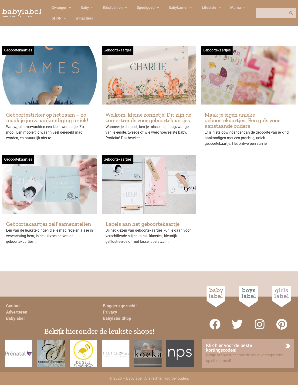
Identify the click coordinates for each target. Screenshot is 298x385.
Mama (235, 7)
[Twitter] (237, 324)
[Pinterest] (282, 324)
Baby (85, 7)
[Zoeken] (291, 13)
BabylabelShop (117, 318)
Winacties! (84, 18)
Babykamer (178, 7)
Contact (13, 305)
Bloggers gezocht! (120, 305)
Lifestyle (209, 7)
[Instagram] (259, 324)
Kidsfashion (113, 7)
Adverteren (16, 312)
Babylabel (15, 318)
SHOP (56, 18)
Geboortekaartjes (18, 50)
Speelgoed (146, 7)
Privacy (110, 312)
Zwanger (59, 7)
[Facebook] (214, 324)
